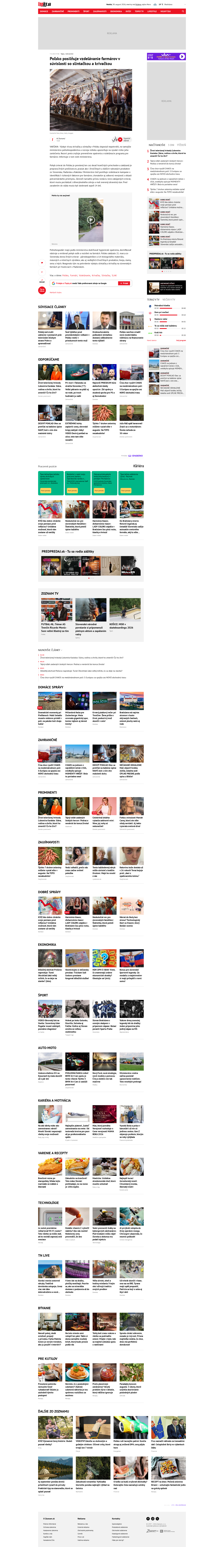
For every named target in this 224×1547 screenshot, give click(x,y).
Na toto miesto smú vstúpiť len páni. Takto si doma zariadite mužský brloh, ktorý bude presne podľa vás (76, 1339)
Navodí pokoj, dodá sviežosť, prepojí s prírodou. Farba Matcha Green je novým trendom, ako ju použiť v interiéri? (50, 1339)
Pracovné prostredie (126, 1140)
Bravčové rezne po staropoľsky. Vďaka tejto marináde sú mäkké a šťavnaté (49, 1182)
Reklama (81, 1518)
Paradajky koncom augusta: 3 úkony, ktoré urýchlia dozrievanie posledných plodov (130, 1388)
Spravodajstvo (117, 1524)
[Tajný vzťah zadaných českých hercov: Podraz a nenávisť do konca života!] (77, 806)
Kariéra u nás (47, 1534)
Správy (77, 638)
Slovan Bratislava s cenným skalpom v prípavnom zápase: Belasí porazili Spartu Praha (104, 1024)
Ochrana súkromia (49, 1527)
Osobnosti (68, 826)
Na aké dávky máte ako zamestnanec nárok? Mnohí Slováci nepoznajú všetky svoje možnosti (49, 1130)
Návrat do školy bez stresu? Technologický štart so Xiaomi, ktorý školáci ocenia (130, 921)
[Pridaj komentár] (42, 263)
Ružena (138, 4)
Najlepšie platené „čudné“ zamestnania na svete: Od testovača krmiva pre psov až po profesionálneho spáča (77, 1131)
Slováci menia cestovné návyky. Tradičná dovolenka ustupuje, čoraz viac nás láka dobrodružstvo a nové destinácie (50, 1286)
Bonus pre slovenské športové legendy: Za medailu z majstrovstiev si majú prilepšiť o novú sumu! (131, 975)
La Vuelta (41, 1032)
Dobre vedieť (42, 535)
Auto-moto (47, 1048)
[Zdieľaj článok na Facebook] (42, 272)
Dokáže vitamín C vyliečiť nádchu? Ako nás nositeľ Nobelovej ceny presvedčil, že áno (77, 1232)
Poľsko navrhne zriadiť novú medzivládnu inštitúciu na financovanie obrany (131, 336)
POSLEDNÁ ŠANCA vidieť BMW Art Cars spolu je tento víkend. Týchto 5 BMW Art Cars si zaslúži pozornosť (76, 1079)
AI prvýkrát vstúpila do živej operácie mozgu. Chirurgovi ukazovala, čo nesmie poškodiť (131, 1232)
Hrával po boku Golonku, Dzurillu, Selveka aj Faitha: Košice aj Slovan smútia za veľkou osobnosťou (76, 1026)
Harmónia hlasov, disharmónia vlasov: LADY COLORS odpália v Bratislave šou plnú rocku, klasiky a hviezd (104, 526)
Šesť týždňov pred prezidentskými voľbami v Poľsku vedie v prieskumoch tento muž (77, 336)
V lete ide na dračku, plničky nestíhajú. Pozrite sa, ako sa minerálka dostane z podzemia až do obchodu (77, 1286)
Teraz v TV (153, 299)
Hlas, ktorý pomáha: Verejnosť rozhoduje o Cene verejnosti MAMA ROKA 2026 (103, 1130)
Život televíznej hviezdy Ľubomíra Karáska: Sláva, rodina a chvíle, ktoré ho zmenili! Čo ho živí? (81, 657)
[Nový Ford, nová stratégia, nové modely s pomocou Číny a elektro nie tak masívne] (105, 1061)
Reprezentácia (124, 1032)
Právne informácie (49, 1524)
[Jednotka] (150, 320)
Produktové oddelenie (120, 1527)
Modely (95, 1085)
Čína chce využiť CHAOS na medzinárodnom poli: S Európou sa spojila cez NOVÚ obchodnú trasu (83, 677)
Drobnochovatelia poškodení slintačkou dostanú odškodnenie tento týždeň (102, 336)
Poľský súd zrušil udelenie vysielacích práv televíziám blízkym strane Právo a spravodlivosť (50, 338)
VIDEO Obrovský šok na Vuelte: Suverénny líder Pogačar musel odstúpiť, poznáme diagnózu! (49, 1024)
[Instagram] (152, 1519)
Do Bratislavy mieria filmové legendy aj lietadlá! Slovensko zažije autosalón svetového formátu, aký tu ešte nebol (132, 526)
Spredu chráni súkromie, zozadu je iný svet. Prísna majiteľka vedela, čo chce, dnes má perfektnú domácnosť (131, 1339)
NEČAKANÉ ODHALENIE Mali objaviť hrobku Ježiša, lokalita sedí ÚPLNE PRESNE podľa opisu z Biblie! (131, 771)
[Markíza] (150, 306)
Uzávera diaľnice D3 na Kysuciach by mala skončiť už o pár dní (50, 1076)
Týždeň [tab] (181, 145)
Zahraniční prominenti (127, 829)
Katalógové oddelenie (120, 1534)
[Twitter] (157, 1519)
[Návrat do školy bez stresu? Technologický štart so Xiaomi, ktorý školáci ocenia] (132, 906)
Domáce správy (50, 687)
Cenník (80, 1534)
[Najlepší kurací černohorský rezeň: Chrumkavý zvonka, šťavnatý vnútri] (132, 1167)
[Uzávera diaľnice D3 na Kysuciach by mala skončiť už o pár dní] (50, 1061)
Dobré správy (49, 892)
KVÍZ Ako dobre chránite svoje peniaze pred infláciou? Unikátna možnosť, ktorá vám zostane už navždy (49, 526)
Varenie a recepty (53, 1153)
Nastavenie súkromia (50, 1530)
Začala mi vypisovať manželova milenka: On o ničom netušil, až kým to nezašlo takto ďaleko (171, 288)
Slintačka (106, 275)
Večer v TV (169, 299)
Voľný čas (165, 11)
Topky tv (139, 11)
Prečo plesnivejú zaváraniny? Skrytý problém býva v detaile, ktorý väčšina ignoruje (103, 1388)
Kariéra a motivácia (54, 1100)
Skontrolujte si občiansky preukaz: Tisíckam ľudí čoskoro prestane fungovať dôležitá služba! (77, 974)
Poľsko (65, 275)
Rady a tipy (96, 1187)
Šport (86, 11)
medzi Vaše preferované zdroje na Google (81, 283)
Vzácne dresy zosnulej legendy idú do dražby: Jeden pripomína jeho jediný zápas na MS (130, 1024)
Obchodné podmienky (85, 1530)
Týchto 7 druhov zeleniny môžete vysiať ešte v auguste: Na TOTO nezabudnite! (49, 871)
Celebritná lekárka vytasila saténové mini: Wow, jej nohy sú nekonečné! (103, 822)
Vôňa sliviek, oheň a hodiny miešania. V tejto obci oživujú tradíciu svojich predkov (104, 1285)
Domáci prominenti (44, 829)
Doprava (41, 1082)
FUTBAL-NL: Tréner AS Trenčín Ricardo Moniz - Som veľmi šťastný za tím (55, 628)
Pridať (125, 283)
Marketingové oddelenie (120, 1537)
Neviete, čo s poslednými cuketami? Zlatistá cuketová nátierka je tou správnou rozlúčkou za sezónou (77, 1390)
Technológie (48, 1203)
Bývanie (44, 1308)
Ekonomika (116, 11)
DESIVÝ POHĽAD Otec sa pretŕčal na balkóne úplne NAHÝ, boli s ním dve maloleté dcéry (104, 769)
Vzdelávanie (84, 275)
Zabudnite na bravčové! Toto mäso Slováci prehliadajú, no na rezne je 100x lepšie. (76, 1182)
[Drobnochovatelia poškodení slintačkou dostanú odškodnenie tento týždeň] (105, 321)
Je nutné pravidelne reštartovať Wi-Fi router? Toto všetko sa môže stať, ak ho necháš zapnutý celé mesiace (50, 1234)
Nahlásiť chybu (56, 292)
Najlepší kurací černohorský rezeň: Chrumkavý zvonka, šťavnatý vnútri (128, 1182)
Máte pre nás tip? (118, 1540)
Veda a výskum (70, 1240)
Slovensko (96, 1032)
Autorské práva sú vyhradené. (156, 1526)
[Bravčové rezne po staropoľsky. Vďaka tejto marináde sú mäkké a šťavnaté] (50, 1167)
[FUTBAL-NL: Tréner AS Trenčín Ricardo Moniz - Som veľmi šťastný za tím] (56, 609)
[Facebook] (148, 1519)
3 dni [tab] (171, 145)
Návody (40, 1243)
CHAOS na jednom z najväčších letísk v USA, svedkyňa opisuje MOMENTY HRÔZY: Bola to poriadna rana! (76, 771)
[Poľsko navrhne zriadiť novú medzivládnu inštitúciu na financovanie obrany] (132, 321)
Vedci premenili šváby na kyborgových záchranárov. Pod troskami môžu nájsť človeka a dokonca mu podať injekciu (104, 1234)
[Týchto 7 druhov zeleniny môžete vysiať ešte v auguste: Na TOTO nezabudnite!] (50, 856)
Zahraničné (58, 11)
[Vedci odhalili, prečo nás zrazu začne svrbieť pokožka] (77, 856)
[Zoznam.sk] (153, 1532)
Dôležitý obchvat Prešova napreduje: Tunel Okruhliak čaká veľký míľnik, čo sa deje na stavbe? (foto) (50, 975)
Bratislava (123, 727)
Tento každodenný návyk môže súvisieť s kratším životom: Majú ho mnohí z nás (104, 871)
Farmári (73, 275)
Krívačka (96, 275)
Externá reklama (83, 1527)
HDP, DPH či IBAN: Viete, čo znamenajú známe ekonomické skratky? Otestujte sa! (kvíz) (104, 974)
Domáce (44, 11)
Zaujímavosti (100, 11)
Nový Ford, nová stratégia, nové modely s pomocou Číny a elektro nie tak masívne (105, 1077)
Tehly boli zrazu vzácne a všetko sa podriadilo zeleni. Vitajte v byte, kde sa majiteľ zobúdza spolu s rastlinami (104, 1339)
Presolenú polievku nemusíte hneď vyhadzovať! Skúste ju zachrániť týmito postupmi (48, 1390)
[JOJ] (150, 313)
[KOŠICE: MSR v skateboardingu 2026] (125, 609)
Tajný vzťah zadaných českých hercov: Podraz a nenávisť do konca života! (72, 664)
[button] (120, 139)
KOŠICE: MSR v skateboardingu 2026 (121, 626)
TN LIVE (44, 1255)
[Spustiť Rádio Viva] (166, 54)
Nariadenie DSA (48, 1540)
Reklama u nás (83, 1524)
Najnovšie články (49, 650)
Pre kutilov (47, 1358)
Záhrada (122, 1396)
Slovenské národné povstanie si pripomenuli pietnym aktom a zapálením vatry (90, 629)
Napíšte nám (47, 1537)
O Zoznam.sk (49, 1518)
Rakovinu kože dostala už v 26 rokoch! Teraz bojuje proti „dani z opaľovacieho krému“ (131, 871)
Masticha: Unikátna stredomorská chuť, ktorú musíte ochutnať (104, 1181)
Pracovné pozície (47, 466)
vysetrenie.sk (97, 879)
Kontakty (116, 1518)
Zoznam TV (49, 593)
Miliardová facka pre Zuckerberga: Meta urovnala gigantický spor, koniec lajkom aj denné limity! (76, 718)
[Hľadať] (183, 11)
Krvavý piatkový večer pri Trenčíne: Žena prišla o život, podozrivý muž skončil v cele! (104, 716)
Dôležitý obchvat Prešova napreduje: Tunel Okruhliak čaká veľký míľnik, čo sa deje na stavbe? (81, 671)
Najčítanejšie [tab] (157, 145)
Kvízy (128, 11)
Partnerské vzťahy (167, 283)
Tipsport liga (69, 1035)
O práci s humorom (71, 1140)
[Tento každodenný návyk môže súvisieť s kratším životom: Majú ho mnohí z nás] (105, 856)
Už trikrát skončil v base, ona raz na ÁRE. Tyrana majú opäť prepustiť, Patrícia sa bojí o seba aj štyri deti (131, 1286)
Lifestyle (152, 11)
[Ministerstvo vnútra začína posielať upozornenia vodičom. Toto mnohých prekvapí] (132, 1061)
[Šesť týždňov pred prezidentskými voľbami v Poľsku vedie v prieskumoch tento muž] (77, 321)
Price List (81, 1537)
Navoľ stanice (151, 340)
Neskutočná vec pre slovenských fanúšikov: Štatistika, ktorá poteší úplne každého (75, 525)
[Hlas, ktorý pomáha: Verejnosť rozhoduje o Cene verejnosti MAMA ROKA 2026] (105, 1114)
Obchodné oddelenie (119, 1530)
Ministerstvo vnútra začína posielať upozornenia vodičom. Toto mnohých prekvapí (130, 1077)
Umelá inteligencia (126, 1240)
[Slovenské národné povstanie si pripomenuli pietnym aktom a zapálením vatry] (91, 609)
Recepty (40, 1398)
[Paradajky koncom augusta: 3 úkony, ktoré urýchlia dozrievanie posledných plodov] (132, 1372)
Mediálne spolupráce (99, 1137)
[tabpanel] (166, 171)
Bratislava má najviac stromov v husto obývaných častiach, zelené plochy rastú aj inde (130, 718)
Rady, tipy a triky (43, 1137)
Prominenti (73, 11)
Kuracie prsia (124, 1190)
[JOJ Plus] (150, 333)
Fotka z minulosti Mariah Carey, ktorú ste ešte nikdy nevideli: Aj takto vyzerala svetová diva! (131, 822)
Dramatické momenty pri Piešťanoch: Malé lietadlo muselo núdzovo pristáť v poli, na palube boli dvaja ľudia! (50, 718)
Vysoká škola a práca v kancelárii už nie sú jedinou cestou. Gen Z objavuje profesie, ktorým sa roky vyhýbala (131, 1131)
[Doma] (150, 326)
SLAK (114, 275)
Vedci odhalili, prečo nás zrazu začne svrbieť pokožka (76, 870)
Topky (62, 54)
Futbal (43, 634)
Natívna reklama (83, 1540)
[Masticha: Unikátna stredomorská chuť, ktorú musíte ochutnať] (105, 1167)
